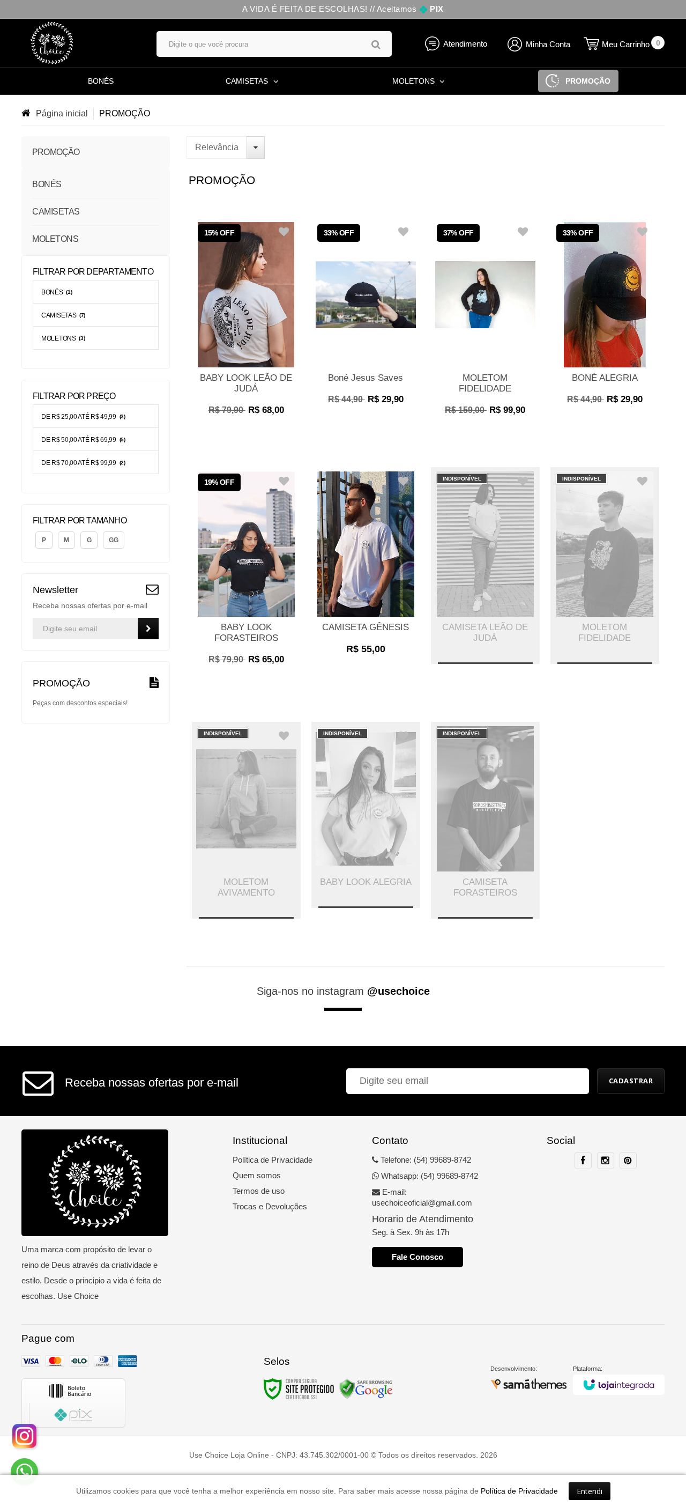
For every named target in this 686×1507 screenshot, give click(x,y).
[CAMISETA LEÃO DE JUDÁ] (485, 565)
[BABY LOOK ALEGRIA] (365, 815)
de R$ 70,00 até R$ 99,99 (83, 463)
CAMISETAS (63, 315)
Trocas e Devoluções (270, 1206)
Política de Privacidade (272, 1159)
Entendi (589, 1491)
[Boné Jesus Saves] (365, 317)
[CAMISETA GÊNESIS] (365, 567)
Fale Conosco (417, 1256)
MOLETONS (63, 338)
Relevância (216, 147)
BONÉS (56, 292)
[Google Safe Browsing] (366, 1388)
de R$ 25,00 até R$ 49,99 (83, 416)
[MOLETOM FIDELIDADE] (485, 322)
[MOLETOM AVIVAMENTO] (246, 820)
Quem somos (257, 1175)
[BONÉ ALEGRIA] (604, 317)
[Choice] (78, 42)
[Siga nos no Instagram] (605, 1160)
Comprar (246, 405)
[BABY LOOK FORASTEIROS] (246, 572)
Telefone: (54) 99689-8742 (424, 1159)
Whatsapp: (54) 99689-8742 (428, 1175)
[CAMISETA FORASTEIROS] (485, 820)
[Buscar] (376, 44)
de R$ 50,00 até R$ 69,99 (83, 440)
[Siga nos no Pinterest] (628, 1160)
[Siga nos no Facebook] (583, 1160)
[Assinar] (148, 628)
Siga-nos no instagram (343, 991)
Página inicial (62, 113)
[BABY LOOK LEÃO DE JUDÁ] (246, 322)
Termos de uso (259, 1190)
